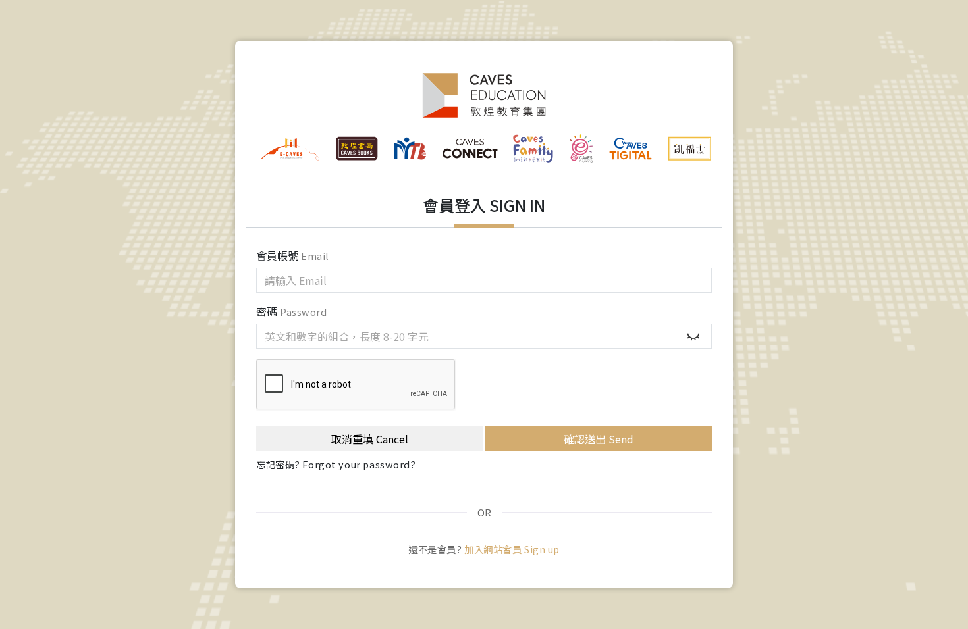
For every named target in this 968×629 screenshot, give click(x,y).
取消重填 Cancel (369, 439)
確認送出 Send (598, 439)
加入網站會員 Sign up (512, 549)
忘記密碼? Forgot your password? (336, 464)
